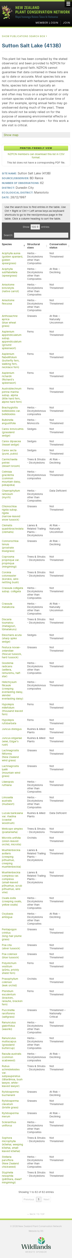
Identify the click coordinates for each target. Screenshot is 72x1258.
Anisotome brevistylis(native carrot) (10, 288)
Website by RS (36, 1231)
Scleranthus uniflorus (9, 1123)
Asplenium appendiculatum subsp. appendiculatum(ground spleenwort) (11, 340)
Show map (11, 135)
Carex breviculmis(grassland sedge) (12, 432)
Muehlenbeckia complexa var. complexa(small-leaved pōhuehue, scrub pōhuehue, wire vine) (12, 882)
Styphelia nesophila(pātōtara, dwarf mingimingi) (12, 1177)
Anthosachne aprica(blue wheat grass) (10, 321)
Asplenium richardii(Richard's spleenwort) (9, 377)
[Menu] (68, 3)
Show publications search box (24, 36)
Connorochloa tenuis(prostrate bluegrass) (10, 546)
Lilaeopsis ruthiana (8, 783)
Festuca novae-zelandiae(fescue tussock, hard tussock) (12, 652)
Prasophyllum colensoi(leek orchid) (10, 982)
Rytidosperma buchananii (10, 1093)
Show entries (36, 227)
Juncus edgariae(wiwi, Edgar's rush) (12, 741)
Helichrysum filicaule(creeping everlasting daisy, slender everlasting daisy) (12, 690)
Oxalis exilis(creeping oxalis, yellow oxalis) (12, 901)
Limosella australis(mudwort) (8, 801)
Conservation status (58, 246)
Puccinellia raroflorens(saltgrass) (8, 1013)
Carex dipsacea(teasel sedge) (11, 443)
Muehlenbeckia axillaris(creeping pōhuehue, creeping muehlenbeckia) (11, 858)
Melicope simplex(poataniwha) (12, 830)
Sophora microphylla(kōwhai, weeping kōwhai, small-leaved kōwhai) (12, 1144)
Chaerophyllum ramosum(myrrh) (11, 494)
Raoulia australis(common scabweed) (11, 1057)
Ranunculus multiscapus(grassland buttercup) (9, 1043)
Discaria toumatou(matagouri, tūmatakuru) (9, 624)
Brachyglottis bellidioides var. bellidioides (11, 411)
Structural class (33, 246)
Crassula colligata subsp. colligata (12, 589)
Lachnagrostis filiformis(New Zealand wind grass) (10, 755)
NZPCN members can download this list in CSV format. (36, 155)
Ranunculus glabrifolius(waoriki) (9, 1026)
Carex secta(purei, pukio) (10, 452)
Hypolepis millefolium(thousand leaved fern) (12, 709)
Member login (47, 22)
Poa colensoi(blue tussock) (10, 955)
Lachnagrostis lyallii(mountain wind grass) (11, 771)
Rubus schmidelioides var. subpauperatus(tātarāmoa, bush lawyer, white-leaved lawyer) (12, 1076)
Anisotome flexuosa (8, 302)
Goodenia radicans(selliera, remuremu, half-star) (11, 669)
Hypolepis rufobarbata (9, 721)
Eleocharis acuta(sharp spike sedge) (12, 638)
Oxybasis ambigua (7, 915)
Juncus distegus (12, 729)
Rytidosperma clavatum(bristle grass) (10, 1104)
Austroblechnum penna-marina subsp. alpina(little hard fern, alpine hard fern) (12, 395)
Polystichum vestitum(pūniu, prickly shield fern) (10, 968)
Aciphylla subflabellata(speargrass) (9, 272)
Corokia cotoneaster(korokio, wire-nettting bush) (10, 577)
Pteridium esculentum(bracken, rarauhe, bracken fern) (12, 997)
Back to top (36, 1214)
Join (66, 22)
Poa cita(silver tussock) (11, 946)
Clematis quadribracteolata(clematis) (12, 529)
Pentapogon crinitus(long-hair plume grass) (12, 934)
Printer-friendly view (36, 148)
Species (7, 244)
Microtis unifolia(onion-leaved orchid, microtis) (11, 841)
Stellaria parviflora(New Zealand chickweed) (10, 1161)
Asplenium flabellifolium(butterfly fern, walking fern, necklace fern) (10, 360)
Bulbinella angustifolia (9, 421)
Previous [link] (29, 1199)
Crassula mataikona (8, 605)
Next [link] (46, 1199)
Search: (8, 235)
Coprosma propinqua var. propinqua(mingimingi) (10, 561)
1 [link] (38, 1199)
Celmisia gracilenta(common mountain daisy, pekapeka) (11, 478)
